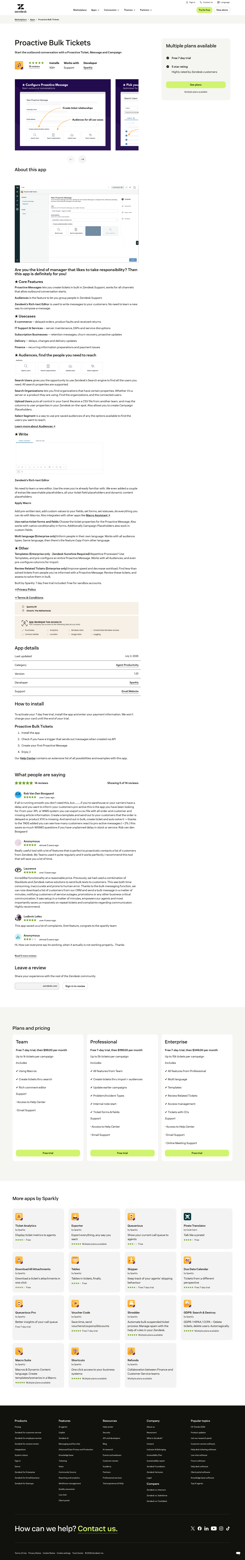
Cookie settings (64, 1553)
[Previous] (71, 159)
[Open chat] (238, 1553)
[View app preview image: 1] (63, 115)
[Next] (82, 159)
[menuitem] (223, 2)
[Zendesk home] (22, 8)
